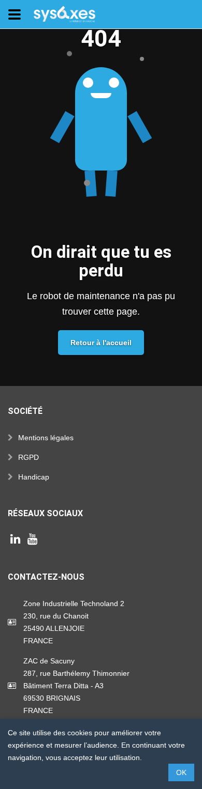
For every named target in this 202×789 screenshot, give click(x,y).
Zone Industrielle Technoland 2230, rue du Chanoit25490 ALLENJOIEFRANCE (73, 622)
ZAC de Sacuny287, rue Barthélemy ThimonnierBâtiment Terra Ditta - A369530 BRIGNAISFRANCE (76, 686)
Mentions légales (46, 438)
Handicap (33, 477)
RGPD (28, 457)
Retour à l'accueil (101, 342)
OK (181, 772)
